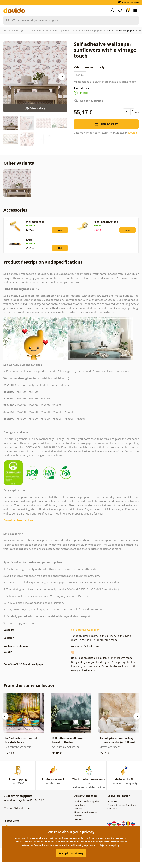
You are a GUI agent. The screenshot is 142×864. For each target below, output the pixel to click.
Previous (5, 716)
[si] (133, 823)
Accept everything (71, 853)
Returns (78, 819)
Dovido (132, 132)
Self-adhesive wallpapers (87, 30)
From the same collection (29, 685)
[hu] (114, 823)
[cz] (119, 823)
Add (60, 230)
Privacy (78, 808)
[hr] (123, 823)
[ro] (128, 823)
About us (112, 801)
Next (61, 76)
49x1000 (80, 74)
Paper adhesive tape (106, 221)
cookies (41, 841)
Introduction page (13, 30)
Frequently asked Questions (121, 804)
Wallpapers (35, 30)
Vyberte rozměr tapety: (90, 67)
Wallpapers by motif (57, 30)
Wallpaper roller (35, 221)
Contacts (112, 808)
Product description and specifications (42, 262)
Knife (29, 239)
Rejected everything (109, 845)
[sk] (109, 823)
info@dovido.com (19, 808)
